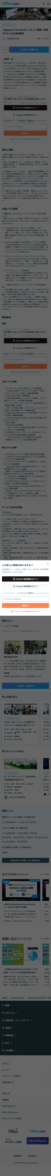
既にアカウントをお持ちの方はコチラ (25, 611)
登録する (25, 605)
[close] (48, 563)
